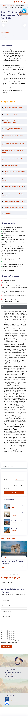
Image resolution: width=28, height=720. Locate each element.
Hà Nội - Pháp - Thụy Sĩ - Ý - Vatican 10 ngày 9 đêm (13, 562)
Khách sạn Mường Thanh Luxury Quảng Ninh (17, 529)
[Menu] (2, 2)
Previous (3, 25)
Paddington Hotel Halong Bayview (17, 505)
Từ (1, 30)
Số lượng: (6, 485)
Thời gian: (6, 483)
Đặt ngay (14, 492)
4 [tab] (14, 574)
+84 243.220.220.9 (11, 678)
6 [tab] (17, 574)
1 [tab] (10, 574)
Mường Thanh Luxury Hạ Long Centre (16, 521)
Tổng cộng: (6, 488)
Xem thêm (22, 567)
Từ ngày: (6, 479)
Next (24, 25)
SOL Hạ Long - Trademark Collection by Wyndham (17, 513)
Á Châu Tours (20, 2)
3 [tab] (13, 574)
